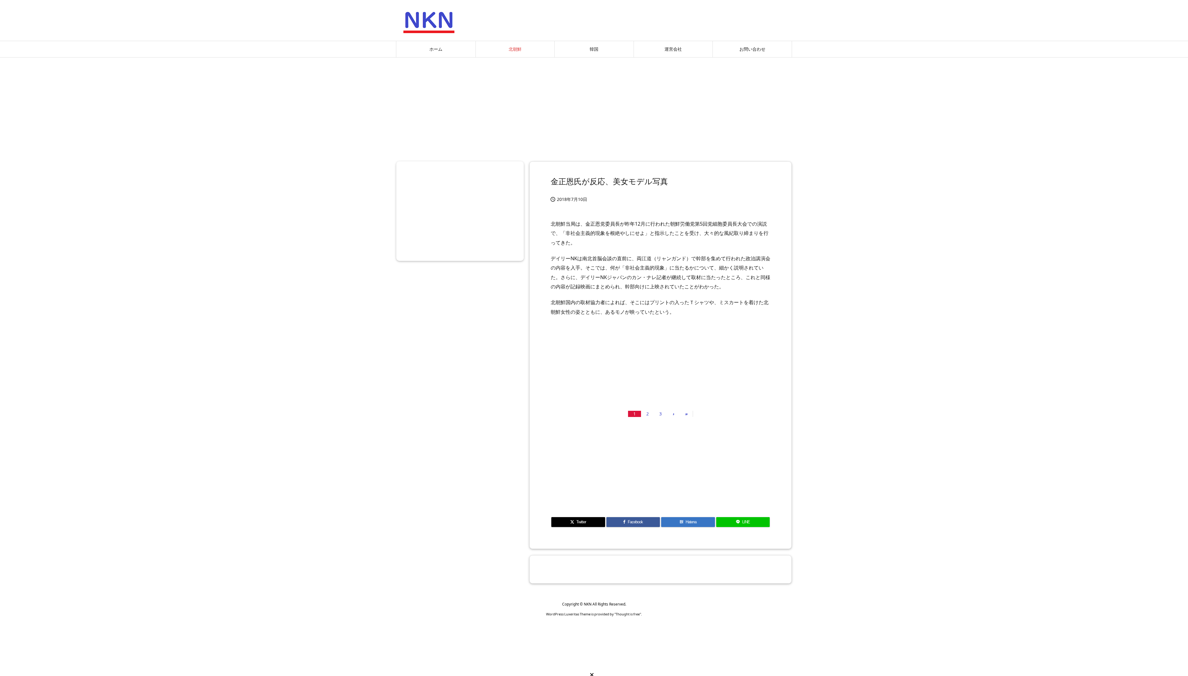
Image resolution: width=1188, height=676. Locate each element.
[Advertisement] (594, 107)
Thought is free (628, 614)
